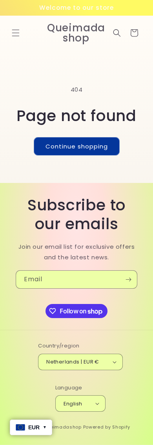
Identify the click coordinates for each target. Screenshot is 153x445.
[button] (15, 33)
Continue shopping (77, 146)
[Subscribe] (128, 279)
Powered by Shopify (107, 427)
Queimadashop (62, 427)
